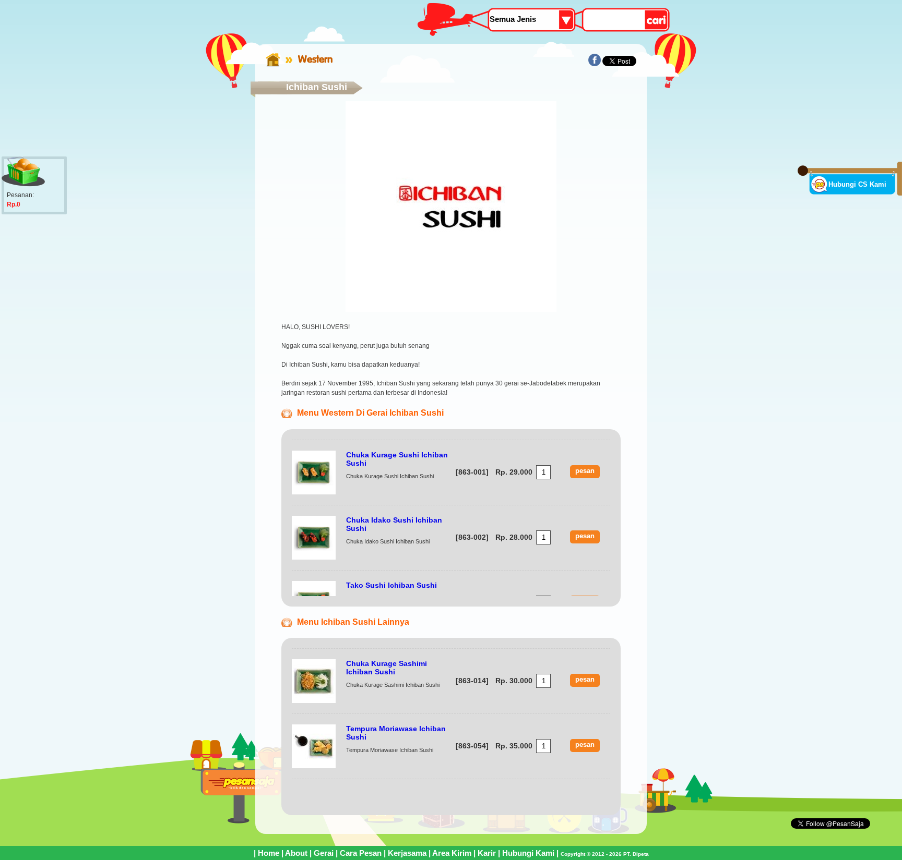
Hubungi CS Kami (857, 184)
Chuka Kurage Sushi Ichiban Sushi (397, 459)
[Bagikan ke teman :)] (594, 64)
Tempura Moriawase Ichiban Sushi (396, 732)
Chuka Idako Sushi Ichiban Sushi (394, 524)
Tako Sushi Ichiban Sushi (391, 585)
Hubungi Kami (528, 853)
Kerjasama (407, 853)
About (296, 853)
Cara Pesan (361, 853)
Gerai (324, 853)
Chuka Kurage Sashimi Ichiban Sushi (386, 667)
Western (315, 59)
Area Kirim (451, 853)
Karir (487, 853)
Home (268, 853)
